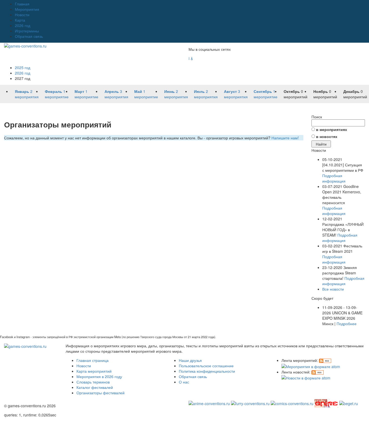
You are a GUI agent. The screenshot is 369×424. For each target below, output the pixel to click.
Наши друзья (190, 360)
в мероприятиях (331, 129)
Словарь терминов (93, 382)
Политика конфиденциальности (207, 371)
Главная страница (92, 360)
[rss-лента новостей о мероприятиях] (317, 372)
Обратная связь (29, 36)
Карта (20, 20)
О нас (184, 382)
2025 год (22, 67)
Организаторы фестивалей (100, 392)
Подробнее (347, 323)
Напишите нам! (285, 137)
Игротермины (27, 30)
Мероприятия (27, 9)
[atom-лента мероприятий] (310, 365)
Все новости (333, 289)
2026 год (22, 25)
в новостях (326, 136)
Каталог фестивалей (94, 387)
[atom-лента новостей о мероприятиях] (305, 377)
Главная (22, 3)
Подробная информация (333, 178)
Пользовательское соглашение (206, 365)
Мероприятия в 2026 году (99, 376)
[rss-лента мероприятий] (325, 360)
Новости (22, 14)
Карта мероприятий (94, 371)
